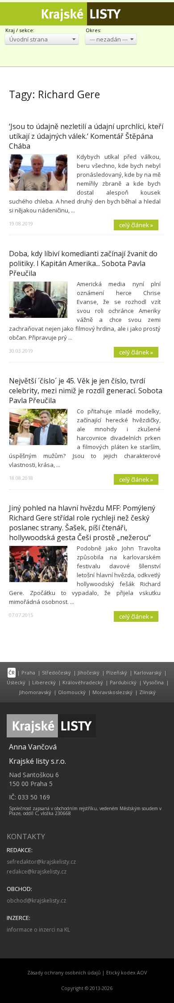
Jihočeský (88, 672)
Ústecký (16, 682)
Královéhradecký (82, 682)
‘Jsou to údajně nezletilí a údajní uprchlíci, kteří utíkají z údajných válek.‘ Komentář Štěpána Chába (86, 136)
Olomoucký (72, 692)
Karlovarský (148, 672)
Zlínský (147, 692)
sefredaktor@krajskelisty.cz (41, 862)
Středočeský (56, 672)
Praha (28, 672)
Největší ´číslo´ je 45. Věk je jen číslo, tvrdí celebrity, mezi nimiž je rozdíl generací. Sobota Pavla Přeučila (85, 390)
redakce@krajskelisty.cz (36, 871)
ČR (11, 672)
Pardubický (123, 682)
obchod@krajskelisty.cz (36, 900)
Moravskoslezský (112, 692)
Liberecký (44, 682)
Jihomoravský (35, 692)
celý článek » (136, 225)
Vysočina (153, 682)
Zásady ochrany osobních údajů (64, 973)
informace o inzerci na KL (38, 929)
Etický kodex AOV (126, 973)
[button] (41, 39)
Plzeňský (116, 672)
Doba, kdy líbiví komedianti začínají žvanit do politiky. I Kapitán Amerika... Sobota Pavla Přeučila (83, 263)
